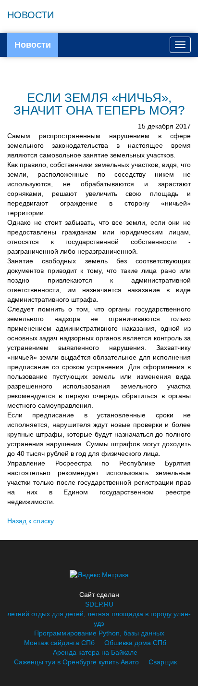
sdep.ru (99, 604)
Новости (32, 45)
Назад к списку (30, 521)
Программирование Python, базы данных (99, 633)
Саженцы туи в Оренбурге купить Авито (76, 662)
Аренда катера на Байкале (95, 652)
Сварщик (162, 662)
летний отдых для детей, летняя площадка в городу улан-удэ (99, 618)
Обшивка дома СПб (135, 643)
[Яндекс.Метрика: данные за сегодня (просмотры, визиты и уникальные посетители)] (99, 575)
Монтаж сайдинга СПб (59, 643)
